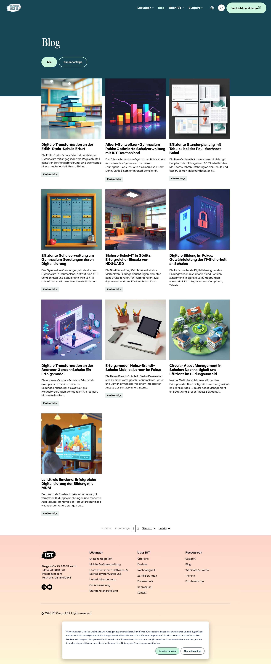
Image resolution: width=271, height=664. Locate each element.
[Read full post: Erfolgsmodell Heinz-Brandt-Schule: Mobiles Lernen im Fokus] (135, 330)
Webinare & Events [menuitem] (197, 570)
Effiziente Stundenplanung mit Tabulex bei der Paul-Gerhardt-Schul (196, 149)
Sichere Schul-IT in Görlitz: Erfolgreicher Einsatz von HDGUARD (128, 260)
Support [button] (194, 8)
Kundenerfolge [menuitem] (194, 581)
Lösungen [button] (144, 8)
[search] (221, 8)
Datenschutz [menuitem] (145, 581)
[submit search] (221, 8)
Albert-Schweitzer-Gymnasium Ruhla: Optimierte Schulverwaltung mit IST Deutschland (135, 149)
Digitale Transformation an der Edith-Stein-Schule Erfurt (67, 147)
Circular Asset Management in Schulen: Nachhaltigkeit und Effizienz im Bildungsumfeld (195, 370)
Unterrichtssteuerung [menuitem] (102, 579)
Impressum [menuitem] (144, 587)
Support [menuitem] (190, 558)
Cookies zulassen (167, 651)
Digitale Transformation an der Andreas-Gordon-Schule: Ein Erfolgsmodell (67, 370)
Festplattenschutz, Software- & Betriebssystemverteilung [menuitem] (108, 572)
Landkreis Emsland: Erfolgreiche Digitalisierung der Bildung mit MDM (68, 484)
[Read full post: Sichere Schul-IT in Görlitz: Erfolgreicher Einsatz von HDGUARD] (135, 219)
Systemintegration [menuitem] (100, 558)
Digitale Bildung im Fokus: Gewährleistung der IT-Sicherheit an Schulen (198, 260)
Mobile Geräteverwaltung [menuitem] (105, 564)
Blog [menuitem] (188, 564)
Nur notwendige (192, 651)
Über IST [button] (175, 8)
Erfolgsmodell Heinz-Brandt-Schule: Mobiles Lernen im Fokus (133, 368)
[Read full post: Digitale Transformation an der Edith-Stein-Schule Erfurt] (71, 108)
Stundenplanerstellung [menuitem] (103, 590)
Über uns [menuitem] (143, 558)
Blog (161, 8)
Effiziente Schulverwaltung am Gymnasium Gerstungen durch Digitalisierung (67, 260)
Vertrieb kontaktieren (243, 10)
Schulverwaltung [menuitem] (99, 585)
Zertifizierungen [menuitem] (147, 575)
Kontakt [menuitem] (141, 592)
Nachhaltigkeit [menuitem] (146, 570)
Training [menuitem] (190, 575)
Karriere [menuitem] (142, 564)
